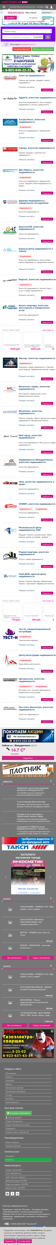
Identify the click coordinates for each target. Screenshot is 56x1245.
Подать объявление (41, 957)
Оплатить (10, 1159)
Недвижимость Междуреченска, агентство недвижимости (36, 460)
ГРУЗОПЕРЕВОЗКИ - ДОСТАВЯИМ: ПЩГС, (35, 1013)
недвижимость (26, 208)
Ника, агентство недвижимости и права (36, 482)
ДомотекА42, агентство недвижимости (31, 227)
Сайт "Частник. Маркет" (16, 1177)
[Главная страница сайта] (15, 1)
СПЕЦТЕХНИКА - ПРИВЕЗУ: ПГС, (34, 906)
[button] (6, 877)
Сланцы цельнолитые (50, 346)
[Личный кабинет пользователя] (51, 7)
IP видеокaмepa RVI (11, 345)
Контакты (9, 1098)
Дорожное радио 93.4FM (16, 1180)
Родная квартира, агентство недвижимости (34, 553)
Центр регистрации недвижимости (37, 655)
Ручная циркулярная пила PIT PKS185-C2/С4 (32, 347)
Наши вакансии (12, 1102)
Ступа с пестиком (31, 616)
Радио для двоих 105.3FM (17, 1184)
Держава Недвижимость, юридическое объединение (33, 201)
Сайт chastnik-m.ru (13, 1173)
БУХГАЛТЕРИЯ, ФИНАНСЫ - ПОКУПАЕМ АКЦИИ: (32, 920)
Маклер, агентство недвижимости (37, 358)
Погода (9, 1095)
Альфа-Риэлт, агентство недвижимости (32, 120)
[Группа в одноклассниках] (7, 1193)
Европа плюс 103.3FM (15, 1187)
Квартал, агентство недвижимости (37, 279)
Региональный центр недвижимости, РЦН (30, 528)
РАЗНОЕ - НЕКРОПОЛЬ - (31, 945)
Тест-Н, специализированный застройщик (34, 630)
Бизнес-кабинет (12, 1142)
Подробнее (28, 758)
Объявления (11, 1073)
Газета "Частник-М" (14, 1169)
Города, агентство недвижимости (37, 147)
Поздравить (10, 1128)
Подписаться (47, 90)
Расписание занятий (14, 1087)
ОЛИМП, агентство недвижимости (37, 503)
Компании (10, 1080)
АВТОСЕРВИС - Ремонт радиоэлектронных (30, 1001)
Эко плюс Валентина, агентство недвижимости (36, 708)
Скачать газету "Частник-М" (17, 1132)
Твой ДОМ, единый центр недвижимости (32, 575)
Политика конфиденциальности (15, 1206)
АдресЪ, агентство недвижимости (37, 97)
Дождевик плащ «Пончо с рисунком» (12, 617)
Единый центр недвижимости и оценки (36, 249)
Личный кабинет (14, 1117)
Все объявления (14, 957)
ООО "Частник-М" (29, 1223)
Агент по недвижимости (32, 75)
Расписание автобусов (15, 1091)
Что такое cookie (24, 1241)
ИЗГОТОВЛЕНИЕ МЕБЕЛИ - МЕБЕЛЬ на (36, 988)
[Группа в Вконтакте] (18, 1193)
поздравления (25, 127)
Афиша (9, 1084)
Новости (9, 1077)
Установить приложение (19, 1113)
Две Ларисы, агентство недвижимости (31, 171)
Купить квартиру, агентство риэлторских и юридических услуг (34, 308)
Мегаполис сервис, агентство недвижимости (34, 387)
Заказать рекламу (13, 1145)
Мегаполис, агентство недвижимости (30, 412)
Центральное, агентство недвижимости (32, 680)
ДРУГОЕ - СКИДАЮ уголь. (31, 932)
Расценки (10, 1156)
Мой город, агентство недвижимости (30, 436)
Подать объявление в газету (18, 1124)
